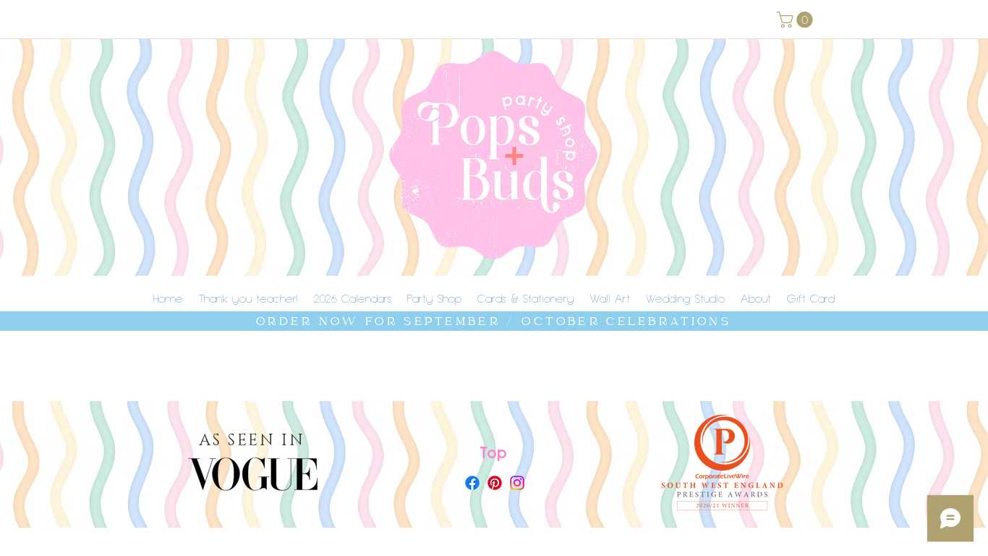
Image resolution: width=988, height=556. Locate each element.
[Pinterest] (494, 482)
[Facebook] (472, 482)
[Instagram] (517, 482)
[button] (797, 20)
